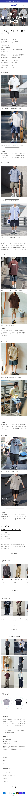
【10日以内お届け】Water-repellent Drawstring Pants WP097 (18, 618)
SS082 (7, 647)
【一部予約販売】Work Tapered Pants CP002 (5, 617)
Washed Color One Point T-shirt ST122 (15, 508)
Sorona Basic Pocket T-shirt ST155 (14, 145)
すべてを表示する (14, 590)
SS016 (20, 647)
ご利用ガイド (6, 757)
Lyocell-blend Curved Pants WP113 (18, 580)
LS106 (20, 680)
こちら (4, 730)
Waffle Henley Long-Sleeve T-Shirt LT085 (6, 580)
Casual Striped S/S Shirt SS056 (12, 237)
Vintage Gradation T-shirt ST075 (14, 290)
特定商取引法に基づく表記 (9, 775)
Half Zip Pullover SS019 (12, 325)
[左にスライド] (11, 587)
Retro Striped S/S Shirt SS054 (12, 199)
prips (15, 795)
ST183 (7, 680)
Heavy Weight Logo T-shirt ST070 (14, 471)
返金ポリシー (6, 781)
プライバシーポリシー (8, 772)
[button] (1, 5)
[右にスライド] (16, 587)
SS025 (7, 664)
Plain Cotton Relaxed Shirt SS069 (13, 108)
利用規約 (5, 778)
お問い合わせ (6, 760)
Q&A (4, 763)
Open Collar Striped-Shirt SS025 (13, 377)
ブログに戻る (15, 554)
